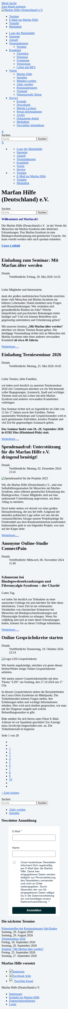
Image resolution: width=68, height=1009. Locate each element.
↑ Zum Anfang (10, 792)
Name (15, 847)
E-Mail (16, 831)
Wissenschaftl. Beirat (29, 94)
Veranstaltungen (18, 43)
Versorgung (23, 63)
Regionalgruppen (27, 87)
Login (12, 1004)
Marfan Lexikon (26, 108)
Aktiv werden (25, 84)
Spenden (22, 77)
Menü (5, 3)
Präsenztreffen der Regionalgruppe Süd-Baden (29, 928)
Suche (13, 3)
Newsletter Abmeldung (30, 125)
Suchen (6, 135)
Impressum (15, 994)
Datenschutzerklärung (22, 1000)
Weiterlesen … (10, 346)
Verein (13, 70)
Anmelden (34, 910)
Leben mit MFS (26, 67)
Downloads (23, 104)
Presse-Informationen (29, 111)
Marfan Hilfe (24, 74)
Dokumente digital (28, 118)
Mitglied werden (26, 80)
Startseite (14, 36)
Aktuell (13, 40)
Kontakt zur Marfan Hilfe (24, 997)
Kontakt (21, 101)
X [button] (3, 142)
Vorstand (22, 91)
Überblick (23, 53)
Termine (21, 46)
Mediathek (23, 121)
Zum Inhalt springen (14, 6)
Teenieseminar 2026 (14, 938)
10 (10, 779)
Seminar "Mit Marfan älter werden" (23, 949)
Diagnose (22, 57)
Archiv (21, 115)
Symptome (23, 60)
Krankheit (15, 50)
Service (13, 98)
